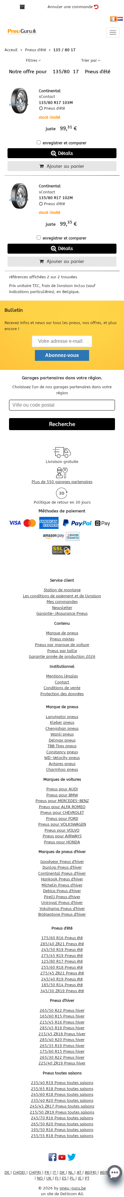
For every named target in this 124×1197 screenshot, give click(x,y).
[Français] (113, 19)
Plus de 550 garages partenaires (62, 482)
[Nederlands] (120, 19)
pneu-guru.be (73, 1188)
